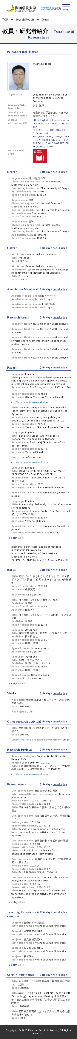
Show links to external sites (32, 402)
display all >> (17, 537)
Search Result (24, 19)
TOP (5, 19)
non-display (60, 172)
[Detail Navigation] (66, 8)
